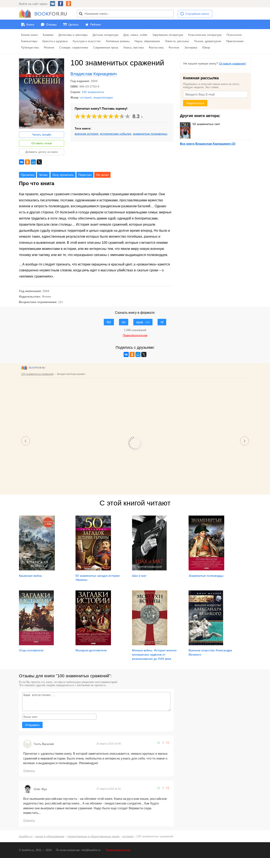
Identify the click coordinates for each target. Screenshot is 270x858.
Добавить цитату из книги (41, 152)
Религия (49, 47)
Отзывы (51, 24)
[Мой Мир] (33, 161)
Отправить (32, 725)
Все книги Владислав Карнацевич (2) (207, 143)
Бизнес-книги (29, 34)
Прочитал (27, 174)
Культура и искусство (87, 41)
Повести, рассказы (177, 41)
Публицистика (30, 47)
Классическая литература (204, 34)
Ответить (29, 770)
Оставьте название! (232, 63)
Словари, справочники (73, 47)
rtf (162, 322)
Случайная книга (197, 13)
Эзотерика (190, 47)
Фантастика (156, 47)
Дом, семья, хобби (135, 34)
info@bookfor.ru (90, 850)
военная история (86, 133)
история (86, 97)
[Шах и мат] (149, 569)
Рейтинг (95, 24)
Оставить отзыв (41, 143)
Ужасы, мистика (133, 47)
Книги (30, 24)
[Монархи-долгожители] (93, 644)
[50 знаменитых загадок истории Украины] (93, 569)
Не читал (102, 174)
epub (143, 322)
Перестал (85, 174)
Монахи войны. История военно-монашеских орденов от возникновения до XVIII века (154, 654)
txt (123, 322)
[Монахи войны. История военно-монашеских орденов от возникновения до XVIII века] (149, 644)
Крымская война (30, 575)
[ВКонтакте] (21, 161)
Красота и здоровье (55, 41)
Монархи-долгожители (91, 650)
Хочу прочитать (63, 174)
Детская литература (105, 34)
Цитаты (73, 24)
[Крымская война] (37, 569)
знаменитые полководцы (150, 133)
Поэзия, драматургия (207, 41)
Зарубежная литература (167, 34)
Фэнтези (174, 47)
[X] (39, 161)
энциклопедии (103, 97)
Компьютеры (29, 41)
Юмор (206, 47)
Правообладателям (117, 850)
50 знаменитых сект (206, 124)
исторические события (115, 133)
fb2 (109, 322)
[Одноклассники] (27, 161)
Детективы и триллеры (73, 34)
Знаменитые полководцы (206, 575)
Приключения (234, 41)
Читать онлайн (41, 134)
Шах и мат (139, 575)
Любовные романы (118, 41)
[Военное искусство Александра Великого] (206, 644)
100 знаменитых (93, 92)
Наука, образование (147, 41)
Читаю (43, 174)
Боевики (48, 34)
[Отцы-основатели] (36, 644)
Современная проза (105, 47)
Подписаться (195, 103)
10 (127, 116)
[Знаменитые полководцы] (206, 569)
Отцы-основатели (31, 650)
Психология (234, 34)
